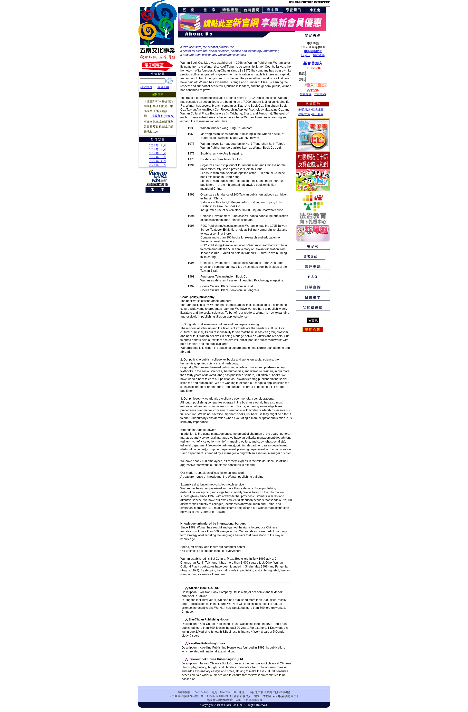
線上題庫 (317, 114)
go (156, 131)
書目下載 (163, 87)
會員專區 (306, 94)
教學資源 (304, 109)
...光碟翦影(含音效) (162, 116)
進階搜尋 (146, 87)
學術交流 (304, 114)
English (305, 55)
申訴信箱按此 (313, 51)
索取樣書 (317, 109)
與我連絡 (319, 55)
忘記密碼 (320, 94)
